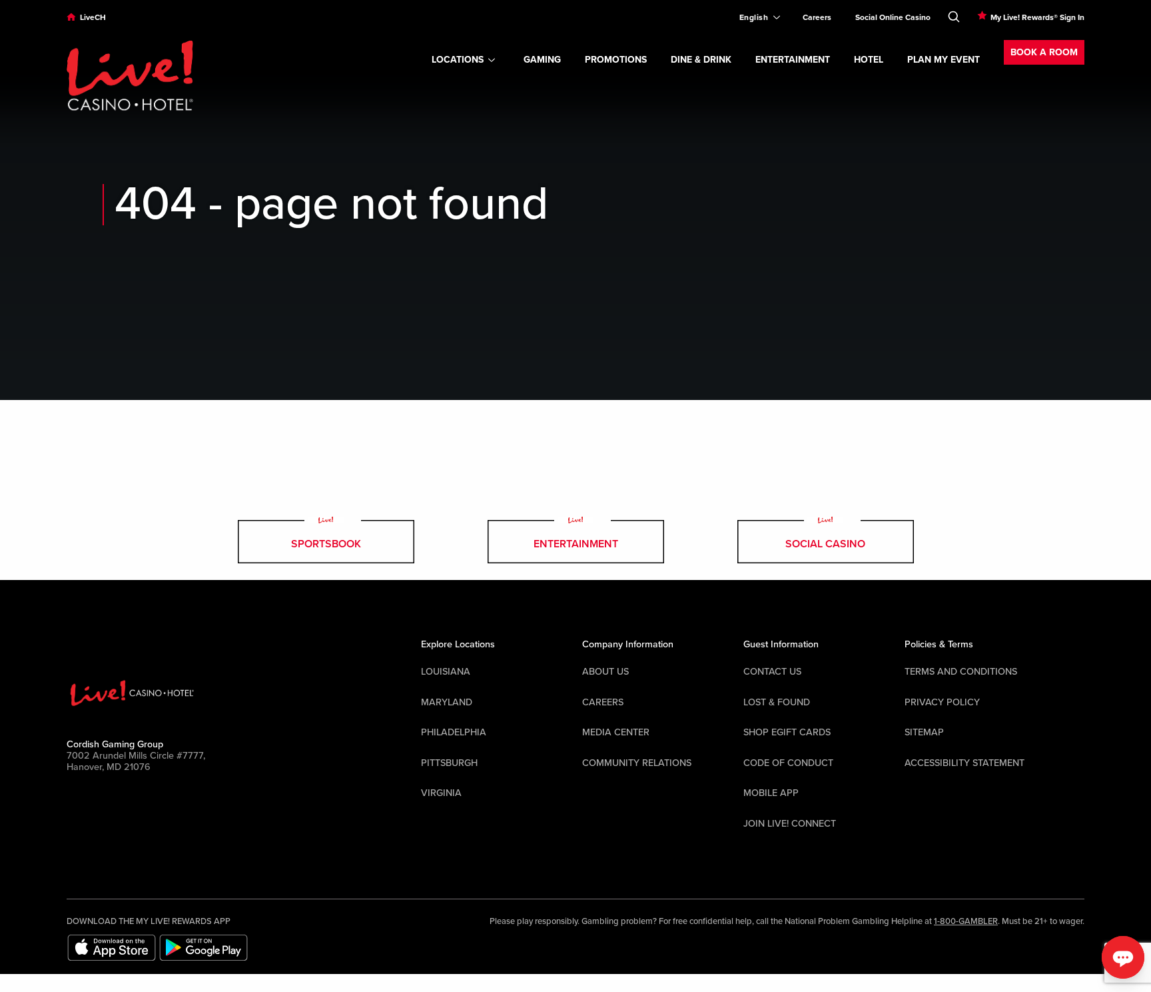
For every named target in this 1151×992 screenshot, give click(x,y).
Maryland (446, 702)
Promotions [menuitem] (616, 59)
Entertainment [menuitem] (792, 59)
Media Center (615, 732)
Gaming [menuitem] (542, 59)
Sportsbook (326, 544)
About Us (605, 671)
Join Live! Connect (789, 823)
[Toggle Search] (954, 14)
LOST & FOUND (776, 702)
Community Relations (636, 763)
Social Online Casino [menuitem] (893, 17)
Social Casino (825, 544)
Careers (602, 702)
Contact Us (772, 671)
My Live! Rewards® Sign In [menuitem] (1037, 17)
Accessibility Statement (964, 763)
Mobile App (771, 793)
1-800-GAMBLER (966, 921)
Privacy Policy (942, 702)
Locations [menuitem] (458, 59)
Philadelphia (453, 732)
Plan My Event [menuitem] (943, 59)
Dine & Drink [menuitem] (701, 59)
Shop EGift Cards (787, 732)
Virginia (441, 793)
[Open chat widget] (1123, 957)
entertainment (576, 544)
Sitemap (924, 732)
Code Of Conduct (788, 763)
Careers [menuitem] (817, 17)
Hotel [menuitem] (868, 59)
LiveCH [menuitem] (93, 17)
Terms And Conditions (961, 671)
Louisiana (445, 671)
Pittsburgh (449, 763)
